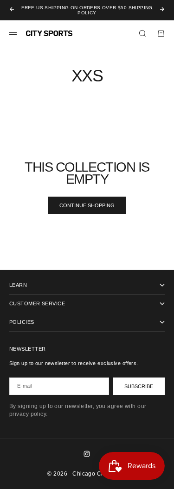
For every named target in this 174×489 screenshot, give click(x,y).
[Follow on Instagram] (86, 454)
